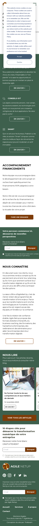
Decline (19, 62)
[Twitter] (20, 475)
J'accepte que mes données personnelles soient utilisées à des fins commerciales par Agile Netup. (22, 254)
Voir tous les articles (19, 418)
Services (19, 507)
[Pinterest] (4, 475)
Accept (19, 56)
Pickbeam (28, 522)
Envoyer (32, 248)
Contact (6, 511)
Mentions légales (19, 516)
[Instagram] (9, 475)
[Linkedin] (25, 475)
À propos (32, 507)
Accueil (6, 507)
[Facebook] (14, 475)
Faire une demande (19, 217)
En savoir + (19, 88)
